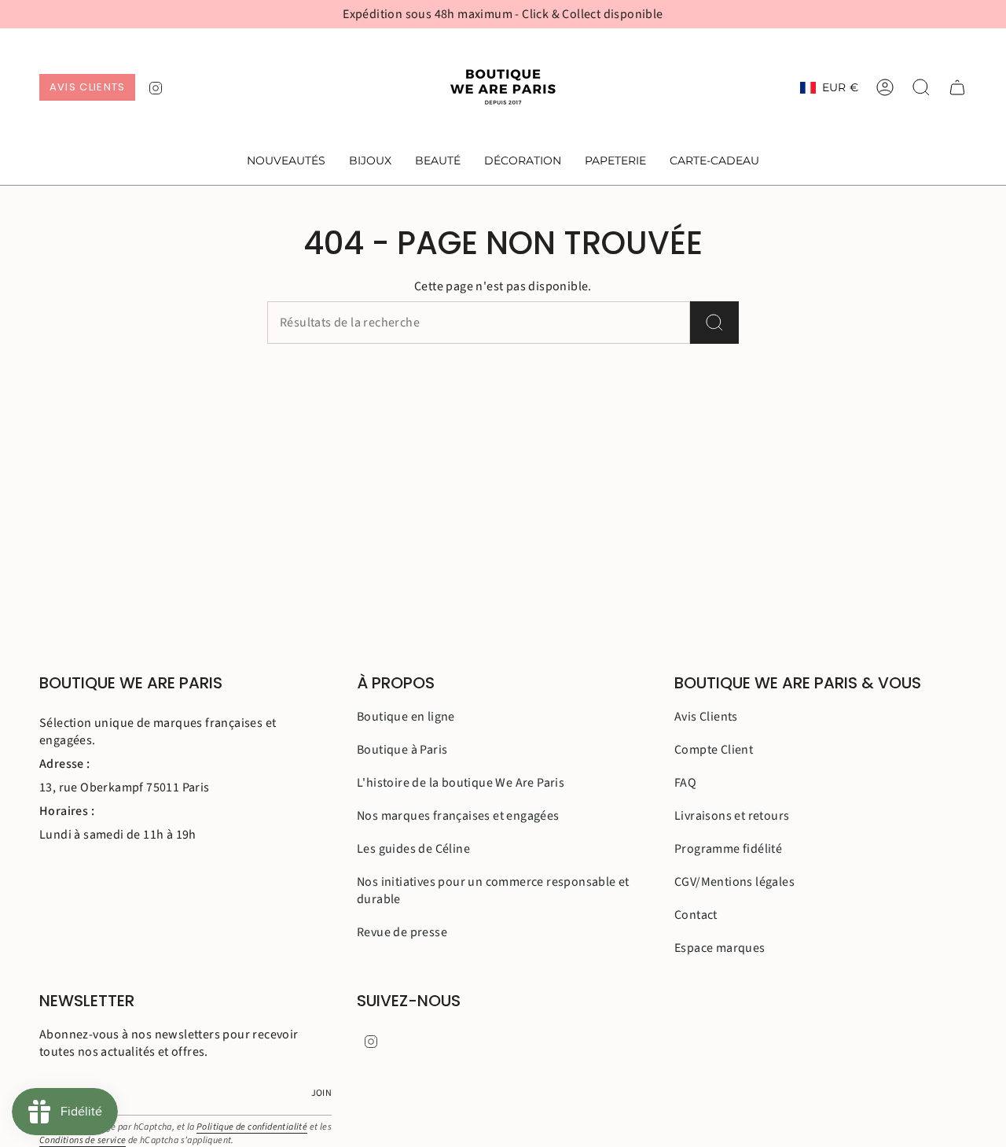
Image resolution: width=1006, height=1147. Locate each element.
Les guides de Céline (413, 848)
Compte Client (713, 749)
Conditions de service (82, 1140)
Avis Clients (706, 716)
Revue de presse (402, 932)
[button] (370, 161)
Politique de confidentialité (251, 1127)
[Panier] (957, 87)
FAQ (685, 782)
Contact (696, 915)
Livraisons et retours (731, 815)
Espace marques (720, 948)
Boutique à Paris (402, 749)
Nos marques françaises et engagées (458, 815)
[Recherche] (714, 322)
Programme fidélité (728, 848)
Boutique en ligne (406, 716)
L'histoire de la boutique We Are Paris (460, 782)
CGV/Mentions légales (734, 882)
